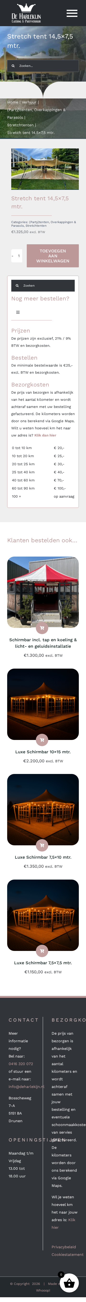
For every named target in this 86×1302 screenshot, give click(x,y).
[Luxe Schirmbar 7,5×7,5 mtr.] (43, 883)
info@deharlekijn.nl (26, 1086)
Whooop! (43, 1290)
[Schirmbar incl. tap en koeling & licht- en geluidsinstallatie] (43, 560)
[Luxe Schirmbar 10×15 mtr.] (43, 672)
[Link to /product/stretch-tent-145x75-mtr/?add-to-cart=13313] (42, 845)
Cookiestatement (68, 1254)
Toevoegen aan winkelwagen (52, 255)
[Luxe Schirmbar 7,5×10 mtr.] (43, 777)
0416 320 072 (21, 1064)
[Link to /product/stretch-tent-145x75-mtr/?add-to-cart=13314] (42, 740)
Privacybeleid (64, 1247)
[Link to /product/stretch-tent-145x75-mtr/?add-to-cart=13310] (42, 951)
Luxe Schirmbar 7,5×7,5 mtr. (43, 962)
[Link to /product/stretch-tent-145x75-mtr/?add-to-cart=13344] (42, 628)
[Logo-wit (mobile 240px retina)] (26, 5)
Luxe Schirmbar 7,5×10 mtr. (43, 857)
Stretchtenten (36, 225)
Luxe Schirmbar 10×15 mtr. (43, 751)
